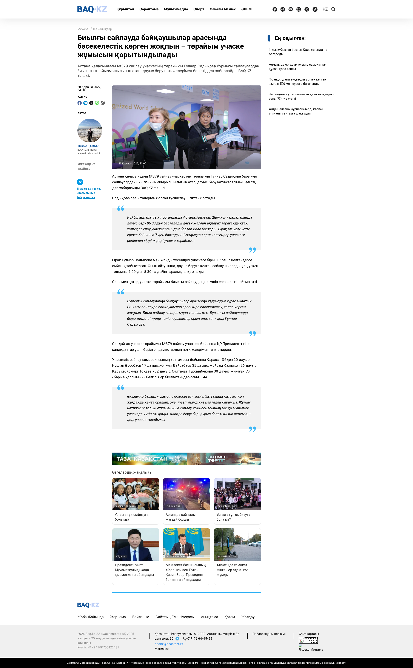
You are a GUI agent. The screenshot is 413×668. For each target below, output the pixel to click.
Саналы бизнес (223, 9)
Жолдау (248, 617)
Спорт (198, 9)
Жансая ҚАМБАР (88, 146)
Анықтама (209, 617)
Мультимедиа (176, 9)
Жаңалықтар (102, 29)
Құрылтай (125, 9)
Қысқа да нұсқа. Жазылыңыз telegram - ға (89, 193)
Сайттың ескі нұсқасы (175, 617)
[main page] (92, 9)
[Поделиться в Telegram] (85, 103)
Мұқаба (82, 29)
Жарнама (118, 617)
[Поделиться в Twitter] (91, 103)
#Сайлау (83, 169)
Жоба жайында (90, 617)
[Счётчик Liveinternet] (308, 640)
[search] (333, 9)
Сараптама (149, 9)
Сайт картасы (309, 634)
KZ (325, 9)
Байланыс (140, 617)
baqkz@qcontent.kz (169, 644)
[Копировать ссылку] (103, 103)
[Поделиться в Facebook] (79, 103)
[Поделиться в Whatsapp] (97, 103)
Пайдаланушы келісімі (269, 634)
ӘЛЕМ (246, 9)
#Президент (86, 164)
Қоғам (230, 617)
